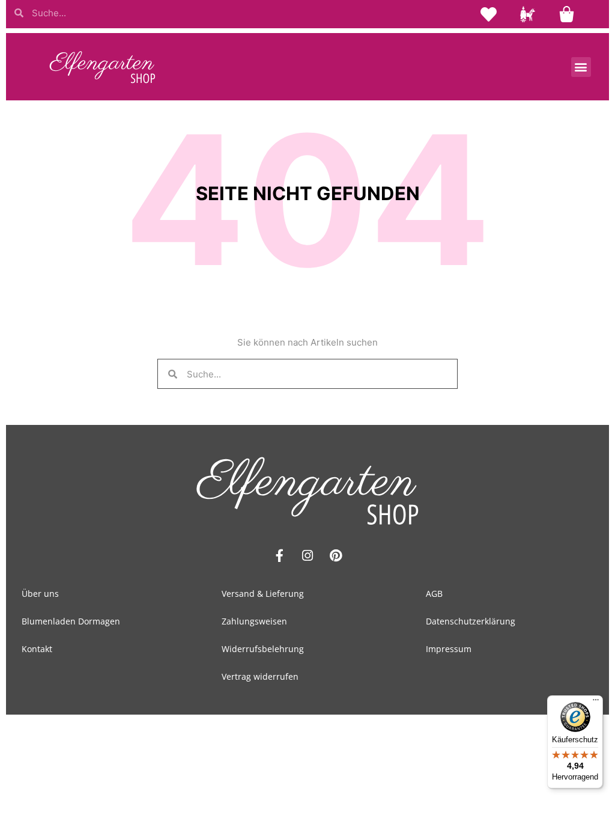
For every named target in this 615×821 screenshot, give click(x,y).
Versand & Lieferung (263, 593)
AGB (434, 593)
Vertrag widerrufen (260, 676)
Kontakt (37, 649)
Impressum (448, 649)
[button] (581, 67)
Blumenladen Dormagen (71, 621)
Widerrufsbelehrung (263, 649)
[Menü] (596, 702)
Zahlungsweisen (254, 621)
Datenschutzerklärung (470, 621)
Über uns (40, 593)
